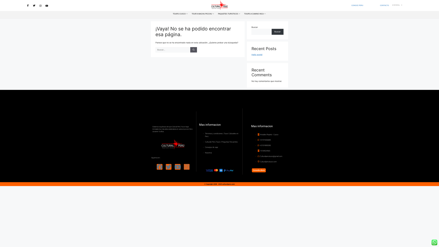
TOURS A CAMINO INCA (254, 14)
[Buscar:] (172, 50)
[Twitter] (34, 5)
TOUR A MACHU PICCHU (202, 14)
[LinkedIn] (40, 5)
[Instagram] (187, 167)
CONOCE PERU (357, 5)
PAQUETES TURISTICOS (228, 14)
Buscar (255, 27)
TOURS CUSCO (179, 14)
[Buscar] (193, 50)
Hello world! (257, 55)
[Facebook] (28, 5)
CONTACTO (384, 5)
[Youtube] (178, 167)
